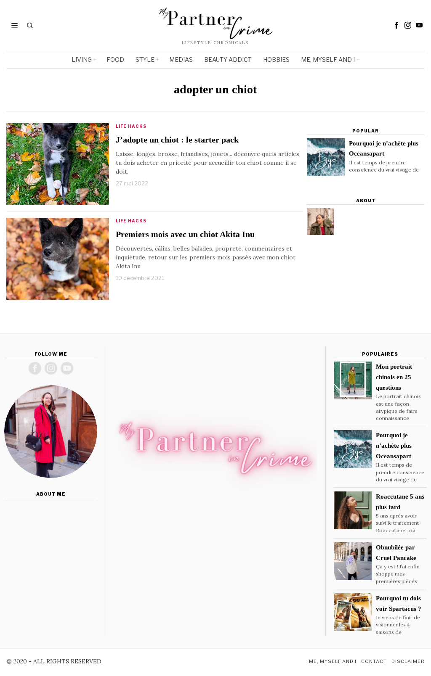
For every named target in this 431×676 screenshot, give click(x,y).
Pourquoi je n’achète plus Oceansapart (383, 148)
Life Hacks (131, 126)
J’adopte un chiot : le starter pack (177, 139)
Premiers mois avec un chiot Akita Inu (185, 234)
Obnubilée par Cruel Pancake (396, 552)
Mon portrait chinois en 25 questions (394, 377)
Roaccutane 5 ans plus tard (400, 501)
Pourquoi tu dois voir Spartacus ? (398, 603)
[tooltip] (396, 25)
